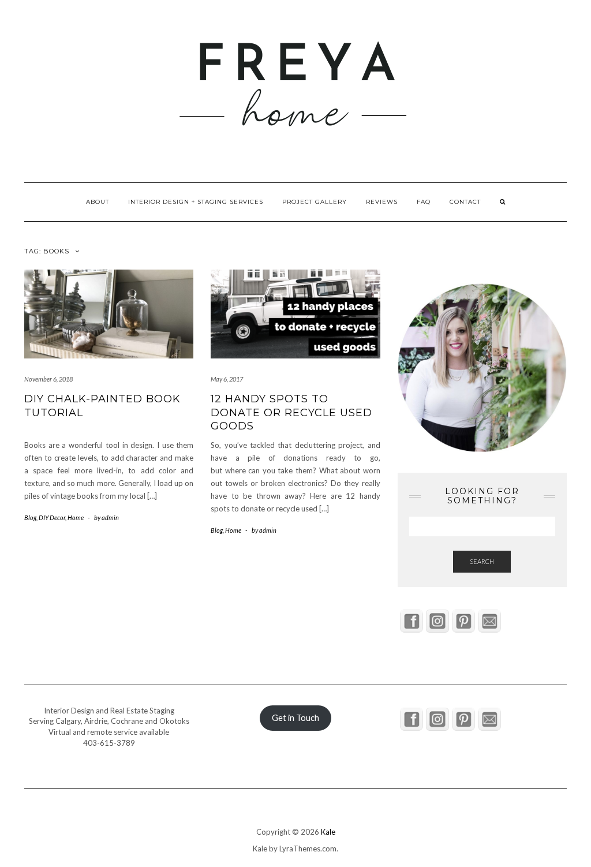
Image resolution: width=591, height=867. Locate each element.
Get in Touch (295, 718)
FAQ (424, 201)
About (97, 201)
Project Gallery (314, 201)
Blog (30, 517)
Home (76, 517)
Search (482, 561)
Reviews (382, 201)
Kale (328, 831)
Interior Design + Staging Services (195, 201)
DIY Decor (52, 517)
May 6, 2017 (227, 379)
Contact (465, 201)
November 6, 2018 (48, 379)
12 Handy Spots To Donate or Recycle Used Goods (291, 412)
